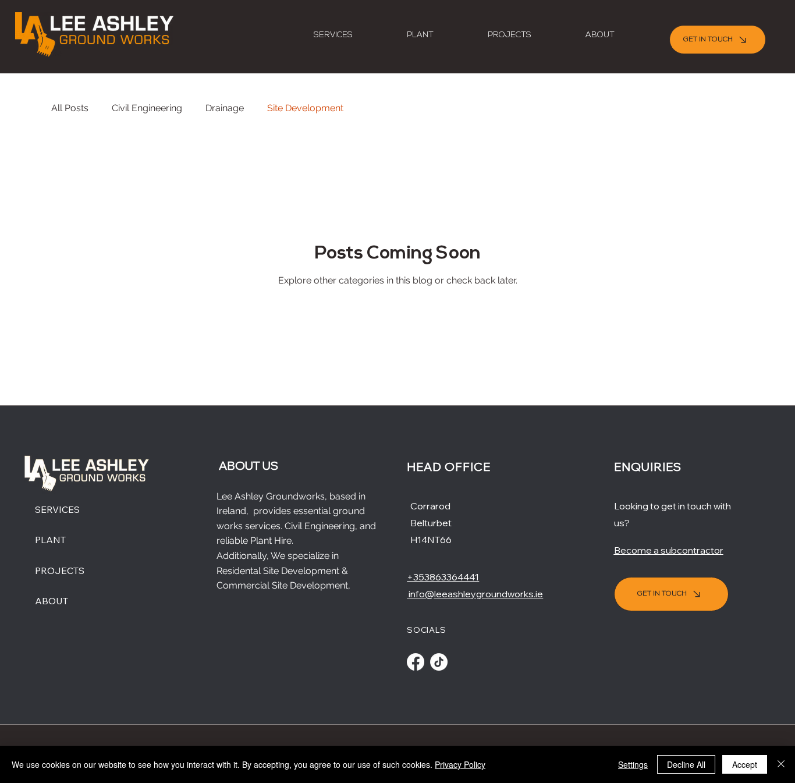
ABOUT (51, 601)
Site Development (305, 108)
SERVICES (57, 509)
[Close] (781, 764)
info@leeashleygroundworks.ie (475, 594)
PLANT (50, 539)
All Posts (69, 108)
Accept (744, 764)
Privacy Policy (460, 764)
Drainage (224, 108)
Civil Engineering (147, 108)
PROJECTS (59, 570)
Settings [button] (633, 764)
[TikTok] (439, 662)
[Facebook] (415, 662)
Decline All (686, 764)
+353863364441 (443, 577)
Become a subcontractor (668, 550)
